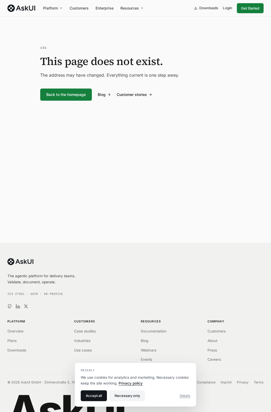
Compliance (206, 382)
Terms (259, 382)
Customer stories (132, 94)
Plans (12, 341)
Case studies (85, 331)
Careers (214, 359)
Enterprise (105, 8)
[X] (26, 306)
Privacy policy (131, 383)
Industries (82, 341)
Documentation (153, 331)
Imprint (226, 382)
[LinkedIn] (18, 306)
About (212, 341)
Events (146, 359)
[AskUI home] (21, 8)
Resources (129, 8)
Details (185, 396)
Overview (15, 331)
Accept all (94, 396)
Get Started (250, 8)
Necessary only (127, 396)
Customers (79, 8)
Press (212, 350)
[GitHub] (9, 306)
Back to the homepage (66, 94)
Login (227, 8)
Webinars (148, 350)
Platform (50, 8)
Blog (102, 94)
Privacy (243, 382)
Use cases (83, 350)
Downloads (208, 8)
